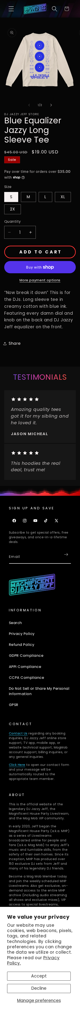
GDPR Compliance (26, 655)
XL (63, 197)
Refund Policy (21, 644)
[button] (11, 9)
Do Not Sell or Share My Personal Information (39, 691)
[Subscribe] (66, 554)
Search (15, 622)
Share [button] (15, 343)
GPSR (13, 704)
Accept (39, 976)
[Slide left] (29, 105)
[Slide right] (51, 105)
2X (12, 209)
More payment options (40, 280)
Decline (38, 988)
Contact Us (18, 733)
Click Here (17, 765)
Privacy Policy (22, 633)
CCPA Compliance (26, 677)
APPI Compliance (25, 666)
